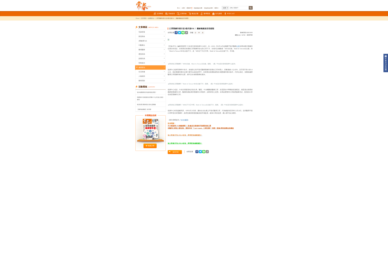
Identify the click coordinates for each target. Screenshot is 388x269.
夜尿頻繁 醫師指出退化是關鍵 (146, 104)
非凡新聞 (218, 13)
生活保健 (142, 72)
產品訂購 (195, 13)
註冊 (183, 8)
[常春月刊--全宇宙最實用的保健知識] (143, 6)
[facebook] (176, 32)
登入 (178, 8)
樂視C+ (217, 8)
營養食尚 (142, 63)
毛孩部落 (142, 32)
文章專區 (160, 13)
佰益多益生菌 (208, 8)
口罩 (238, 46)
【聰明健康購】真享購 (144, 109)
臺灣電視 (207, 13)
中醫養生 (142, 45)
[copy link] (186, 32)
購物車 (189, 8)
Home (137, 18)
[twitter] (179, 32)
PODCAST (231, 13)
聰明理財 (142, 80)
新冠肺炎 (142, 36)
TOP (382, 261)
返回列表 (250, 35)
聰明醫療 (142, 49)
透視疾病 (142, 54)
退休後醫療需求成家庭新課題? (146, 92)
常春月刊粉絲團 (386, 64)
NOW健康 (184, 120)
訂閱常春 (183, 13)
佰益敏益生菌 (198, 8)
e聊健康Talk (143, 41)
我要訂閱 (151, 146)
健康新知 (151, 18)
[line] (183, 32)
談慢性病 (142, 58)
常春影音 (171, 13)
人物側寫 (142, 76)
